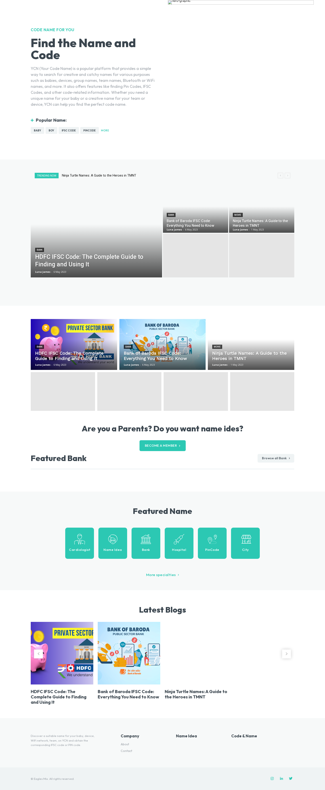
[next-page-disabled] (286, 654)
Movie (237, 215)
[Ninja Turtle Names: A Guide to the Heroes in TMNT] (261, 211)
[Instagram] (272, 778)
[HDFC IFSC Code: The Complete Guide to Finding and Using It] (96, 233)
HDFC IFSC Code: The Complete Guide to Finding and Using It (110, 175)
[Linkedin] (281, 778)
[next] (287, 175)
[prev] (280, 175)
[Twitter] (290, 778)
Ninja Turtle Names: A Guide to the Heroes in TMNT (196, 694)
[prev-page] (38, 654)
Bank (39, 250)
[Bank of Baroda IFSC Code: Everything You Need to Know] (195, 211)
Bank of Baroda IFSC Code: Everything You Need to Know (128, 694)
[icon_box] (79, 543)
